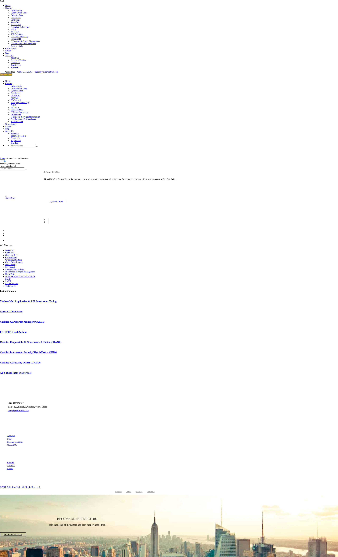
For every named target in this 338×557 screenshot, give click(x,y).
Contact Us (15, 62)
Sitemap (139, 492)
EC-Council (16, 24)
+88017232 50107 (24, 72)
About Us (9, 55)
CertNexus (15, 20)
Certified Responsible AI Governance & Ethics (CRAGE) (30, 342)
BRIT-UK (15, 32)
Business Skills (17, 46)
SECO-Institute (17, 34)
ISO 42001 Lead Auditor (13, 332)
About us (11, 436)
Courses (8, 8)
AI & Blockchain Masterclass (15, 372)
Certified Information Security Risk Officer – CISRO (28, 352)
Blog (7, 53)
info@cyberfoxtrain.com (18, 410)
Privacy (118, 492)
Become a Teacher (18, 60)
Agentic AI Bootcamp (11, 311)
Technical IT (16, 39)
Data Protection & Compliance (23, 43)
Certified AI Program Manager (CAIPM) (22, 321)
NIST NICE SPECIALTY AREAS (20, 276)
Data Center (16, 17)
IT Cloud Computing (19, 36)
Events (8, 51)
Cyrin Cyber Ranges (13, 262)
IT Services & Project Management (25, 41)
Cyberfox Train (17, 15)
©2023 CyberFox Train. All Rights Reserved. (20, 487)
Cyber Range (10, 48)
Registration (16, 65)
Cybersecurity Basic (19, 13)
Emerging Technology (20, 27)
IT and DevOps (52, 172)
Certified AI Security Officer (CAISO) (20, 362)
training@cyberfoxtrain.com (46, 72)
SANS (8, 281)
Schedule (14, 67)
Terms (128, 492)
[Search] (37, 146)
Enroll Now (10, 198)
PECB (13, 29)
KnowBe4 (15, 22)
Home (7, 5)
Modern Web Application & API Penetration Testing (28, 301)
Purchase (150, 492)
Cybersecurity (16, 10)
